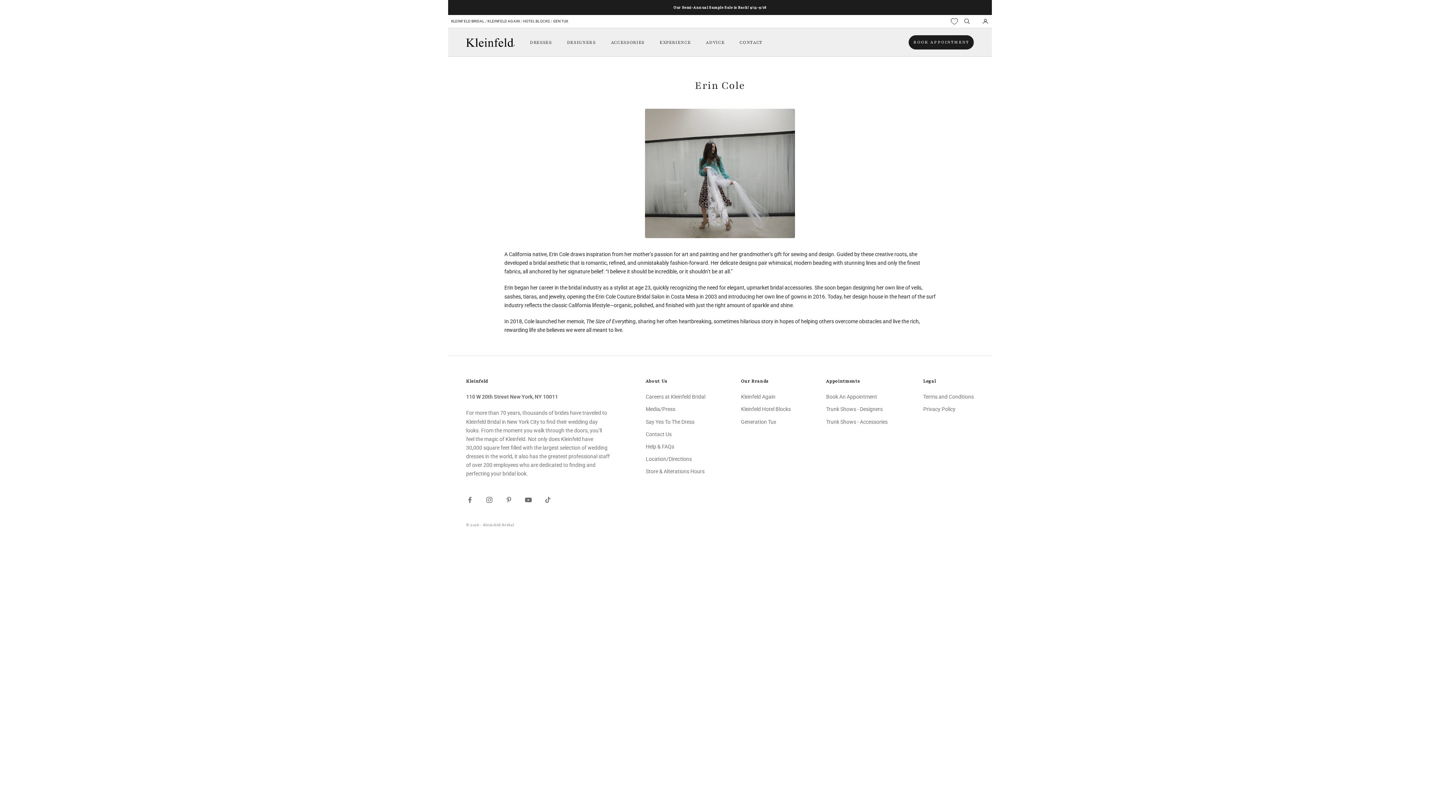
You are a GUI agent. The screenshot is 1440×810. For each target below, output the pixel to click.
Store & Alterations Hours (675, 471)
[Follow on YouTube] (528, 500)
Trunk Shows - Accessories (857, 422)
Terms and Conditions (948, 397)
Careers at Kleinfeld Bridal (675, 397)
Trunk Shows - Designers (854, 409)
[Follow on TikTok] (548, 500)
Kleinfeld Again (503, 21)
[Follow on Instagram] (489, 500)
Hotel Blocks (536, 21)
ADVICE (715, 42)
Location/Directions (669, 459)
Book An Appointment (851, 397)
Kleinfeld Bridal (467, 21)
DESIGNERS (581, 42)
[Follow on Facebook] (470, 500)
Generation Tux (758, 422)
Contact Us (659, 434)
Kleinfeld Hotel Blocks (766, 409)
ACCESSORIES (628, 42)
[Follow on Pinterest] (509, 500)
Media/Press (660, 409)
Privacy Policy (939, 409)
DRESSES (541, 42)
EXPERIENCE (675, 42)
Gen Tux (560, 21)
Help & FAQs (660, 447)
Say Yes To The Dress (670, 422)
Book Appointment (941, 42)
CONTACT (751, 42)
